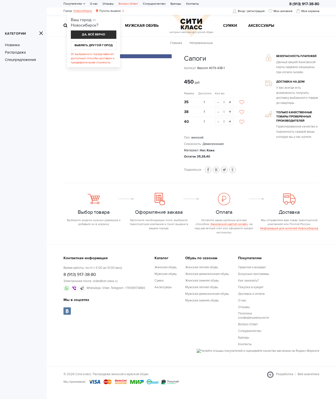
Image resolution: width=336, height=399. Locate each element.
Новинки (12, 45)
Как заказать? (248, 281)
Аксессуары (261, 26)
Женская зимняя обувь (202, 281)
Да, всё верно (93, 34)
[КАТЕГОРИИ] (41, 33)
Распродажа (15, 52)
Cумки (230, 26)
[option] (130, 56)
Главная (176, 43)
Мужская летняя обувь (201, 287)
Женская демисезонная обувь (207, 274)
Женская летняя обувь (201, 267)
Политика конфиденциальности (253, 316)
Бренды (175, 3)
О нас (94, 3)
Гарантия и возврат (252, 267)
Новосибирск (82, 11)
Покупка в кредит (250, 287)
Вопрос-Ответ (128, 3)
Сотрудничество (154, 3)
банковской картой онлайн (229, 224)
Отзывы (108, 3)
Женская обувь (165, 267)
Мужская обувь (142, 26)
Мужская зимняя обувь (202, 300)
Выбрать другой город (94, 45)
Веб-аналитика (308, 374)
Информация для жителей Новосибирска (289, 228)
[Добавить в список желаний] (241, 102)
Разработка (284, 374)
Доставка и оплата (251, 294)
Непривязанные (201, 43)
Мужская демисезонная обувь (207, 294)
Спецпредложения (20, 59)
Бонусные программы (253, 274)
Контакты (192, 3)
